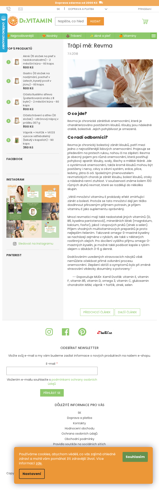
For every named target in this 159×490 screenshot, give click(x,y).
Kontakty (79, 423)
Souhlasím (135, 456)
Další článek (127, 312)
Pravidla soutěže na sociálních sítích (79, 444)
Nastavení (32, 473)
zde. (39, 463)
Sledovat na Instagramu (35, 243)
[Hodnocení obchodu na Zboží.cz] (104, 332)
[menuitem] (20, 35)
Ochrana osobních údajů (79, 433)
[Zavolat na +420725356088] (12, 9)
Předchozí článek (97, 312)
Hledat (95, 21)
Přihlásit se (51, 393)
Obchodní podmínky (79, 439)
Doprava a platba (81, 9)
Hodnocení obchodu (79, 428)
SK (58, 9)
